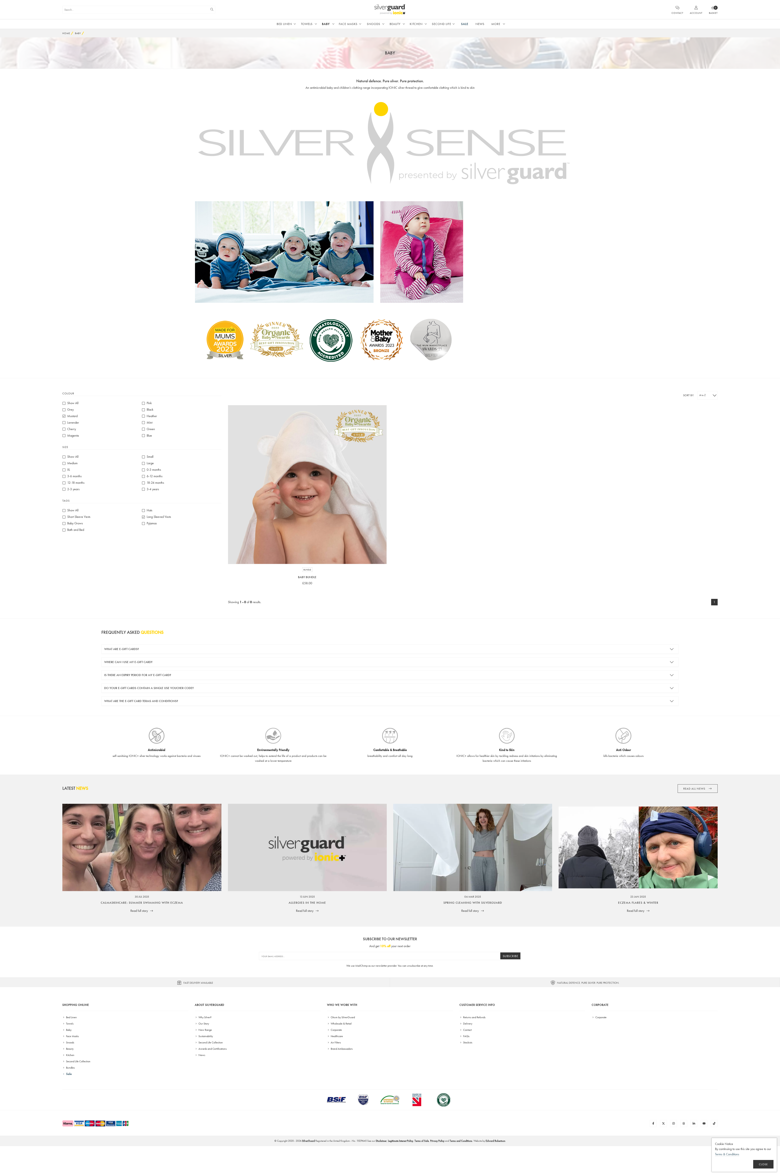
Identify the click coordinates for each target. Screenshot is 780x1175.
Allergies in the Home (307, 903)
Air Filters (335, 1042)
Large (150, 463)
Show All (72, 403)
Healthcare (336, 1036)
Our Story (203, 1023)
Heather (152, 416)
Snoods (373, 24)
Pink (149, 403)
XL (68, 470)
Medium (72, 463)
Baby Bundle (307, 577)
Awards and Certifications (212, 1049)
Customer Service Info (477, 1005)
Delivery (467, 1023)
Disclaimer (381, 1141)
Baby (326, 24)
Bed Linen (284, 24)
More (495, 24)
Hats (149, 510)
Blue (149, 436)
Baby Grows (75, 523)
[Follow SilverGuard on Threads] (683, 1123)
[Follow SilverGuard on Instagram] (673, 1123)
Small (150, 457)
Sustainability (205, 1036)
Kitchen (416, 24)
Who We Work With (342, 1005)
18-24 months (155, 483)
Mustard (72, 416)
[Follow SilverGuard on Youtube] (704, 1123)
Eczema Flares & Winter (638, 903)
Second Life (441, 24)
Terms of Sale (422, 1141)
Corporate (336, 1030)
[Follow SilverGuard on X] (663, 1123)
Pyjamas (152, 523)
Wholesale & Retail (341, 1023)
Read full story (139, 911)
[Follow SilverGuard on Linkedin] (693, 1123)
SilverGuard (308, 1141)
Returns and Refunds (474, 1017)
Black (150, 410)
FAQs (466, 1036)
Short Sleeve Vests (78, 517)
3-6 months (74, 476)
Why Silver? (204, 1017)
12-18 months (75, 483)
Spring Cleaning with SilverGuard (472, 903)
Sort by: (688, 395)
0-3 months (154, 470)
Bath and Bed (75, 530)
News (480, 24)
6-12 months (154, 476)
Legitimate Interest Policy (400, 1141)
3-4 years (153, 489)
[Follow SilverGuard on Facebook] (653, 1123)
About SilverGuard (209, 1005)
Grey (70, 410)
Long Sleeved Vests (159, 517)
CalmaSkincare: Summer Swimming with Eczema (142, 903)
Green (151, 429)
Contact (467, 1030)
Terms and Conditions (461, 1141)
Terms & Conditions (727, 1154)
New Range (205, 1030)
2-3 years (73, 489)
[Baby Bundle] (307, 484)
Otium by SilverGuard (342, 1017)
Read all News (694, 788)
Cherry (71, 429)
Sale (464, 24)
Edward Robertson (495, 1141)
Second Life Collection (77, 1061)
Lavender (73, 423)
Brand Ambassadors (341, 1049)
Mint (149, 423)
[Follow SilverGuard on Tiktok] (714, 1123)
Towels (307, 24)
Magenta (73, 436)
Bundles (70, 1067)
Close (763, 1164)
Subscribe (510, 956)
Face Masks (348, 24)
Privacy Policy (437, 1141)
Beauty (395, 24)
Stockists (467, 1042)
